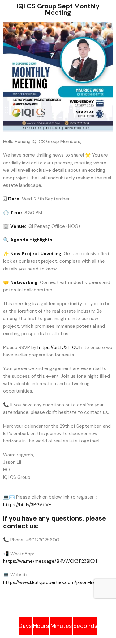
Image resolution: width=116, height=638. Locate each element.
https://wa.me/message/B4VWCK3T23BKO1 (50, 561)
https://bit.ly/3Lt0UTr (60, 347)
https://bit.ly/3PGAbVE (27, 505)
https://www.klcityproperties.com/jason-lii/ (49, 582)
